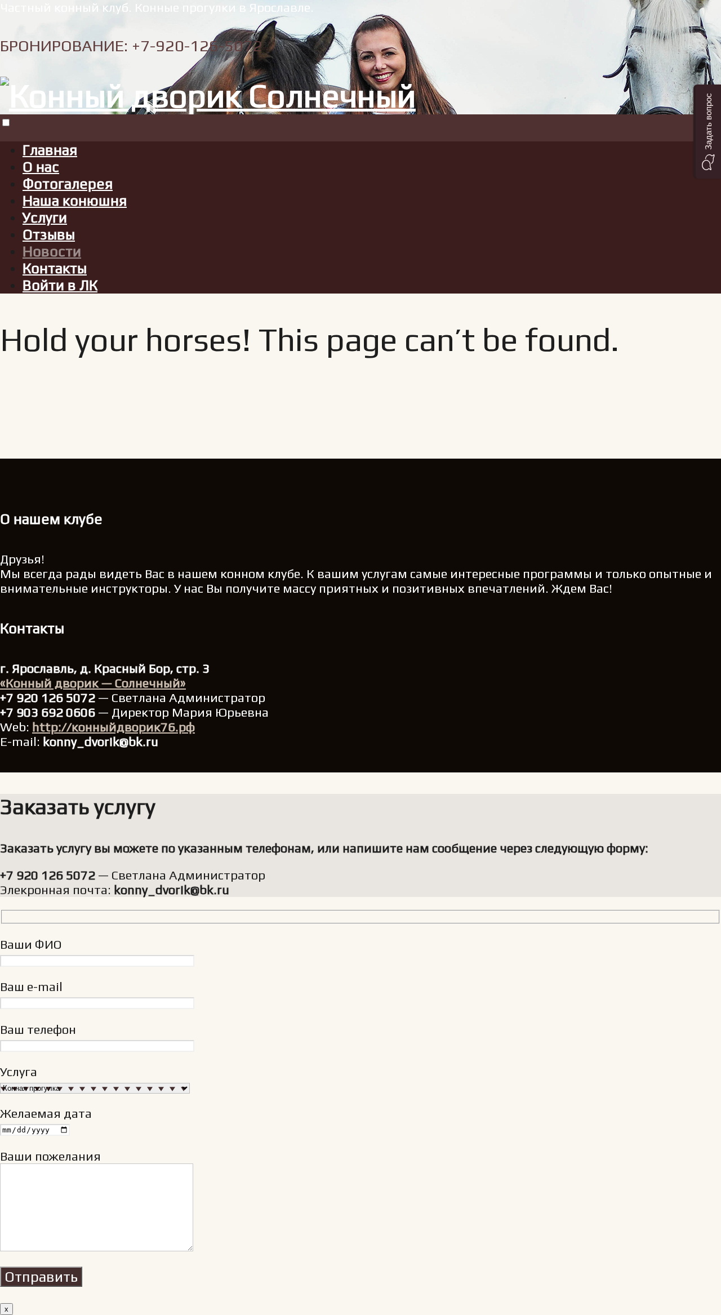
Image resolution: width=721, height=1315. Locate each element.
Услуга (18, 1071)
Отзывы (49, 234)
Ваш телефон (38, 1029)
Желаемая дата (46, 1113)
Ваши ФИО (31, 944)
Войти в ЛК (60, 285)
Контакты (55, 268)
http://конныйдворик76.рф (113, 726)
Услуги (45, 217)
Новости (52, 251)
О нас (41, 166)
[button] (707, 132)
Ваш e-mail (31, 986)
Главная (50, 149)
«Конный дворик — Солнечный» (93, 683)
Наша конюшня (75, 200)
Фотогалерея (68, 183)
